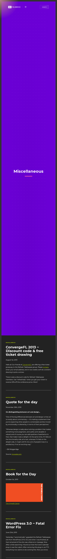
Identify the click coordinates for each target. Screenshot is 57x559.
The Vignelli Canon (13, 503)
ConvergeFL (27, 365)
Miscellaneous (10, 342)
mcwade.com (17, 454)
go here (45, 367)
